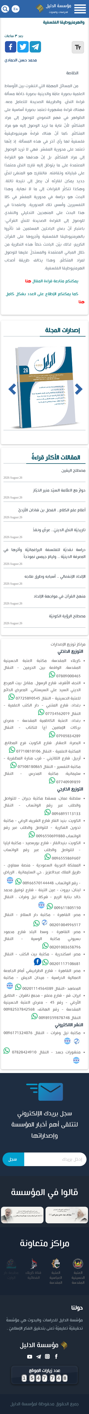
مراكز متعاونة (44, 1243)
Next (70, 388)
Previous (5, 388)
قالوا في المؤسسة (44, 1192)
